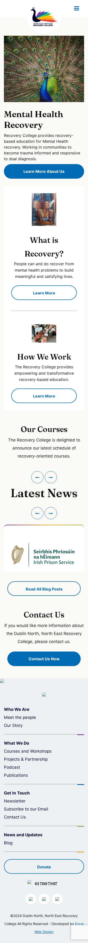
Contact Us (15, 817)
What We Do (16, 743)
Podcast (12, 767)
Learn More (44, 293)
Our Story (13, 725)
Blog (8, 842)
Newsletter (14, 801)
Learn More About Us (44, 171)
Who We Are (16, 709)
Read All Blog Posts (44, 589)
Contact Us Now (44, 658)
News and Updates (23, 834)
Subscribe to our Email (26, 809)
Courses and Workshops (28, 751)
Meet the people (20, 717)
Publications (16, 775)
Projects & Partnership (26, 759)
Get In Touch (17, 793)
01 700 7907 (46, 883)
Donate (44, 866)
